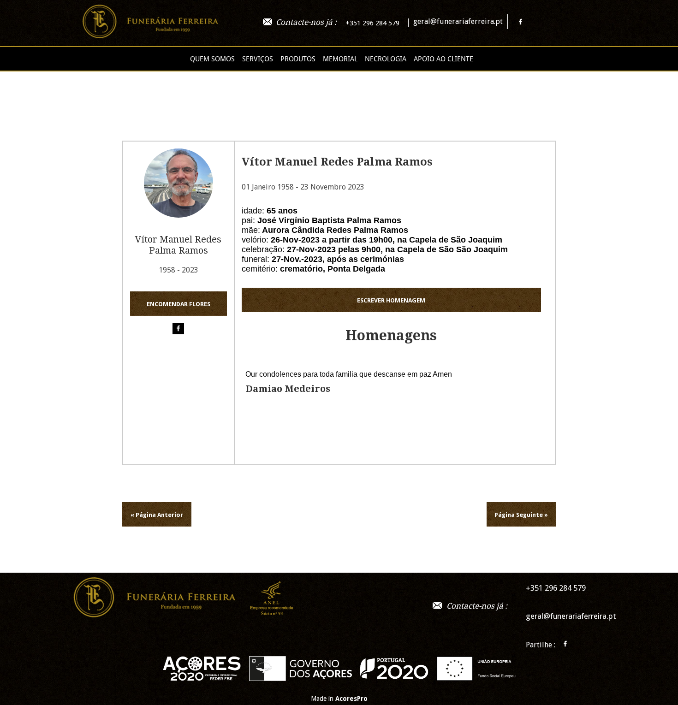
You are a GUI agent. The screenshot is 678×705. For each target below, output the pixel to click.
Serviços (257, 59)
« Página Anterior (157, 514)
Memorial (340, 59)
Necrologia (385, 59)
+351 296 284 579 (372, 23)
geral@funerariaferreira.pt (458, 21)
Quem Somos (212, 59)
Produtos (297, 59)
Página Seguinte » (521, 514)
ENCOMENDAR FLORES (178, 304)
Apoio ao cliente (443, 59)
